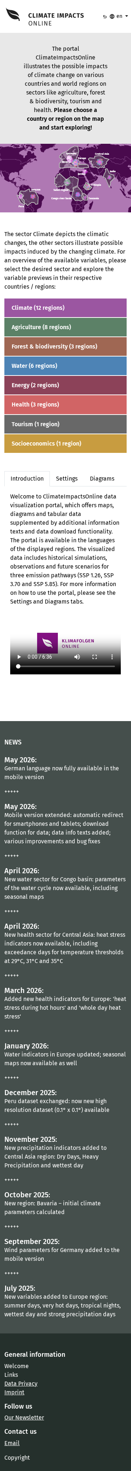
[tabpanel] (65, 583)
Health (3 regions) (35, 404)
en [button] (116, 16)
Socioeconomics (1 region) (46, 443)
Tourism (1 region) (35, 424)
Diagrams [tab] (102, 478)
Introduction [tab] (27, 478)
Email (12, 1443)
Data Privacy (20, 1383)
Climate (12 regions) (38, 307)
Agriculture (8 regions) (41, 327)
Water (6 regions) (34, 365)
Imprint (14, 1392)
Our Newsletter (24, 1417)
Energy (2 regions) (35, 385)
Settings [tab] (67, 478)
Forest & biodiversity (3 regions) (54, 346)
